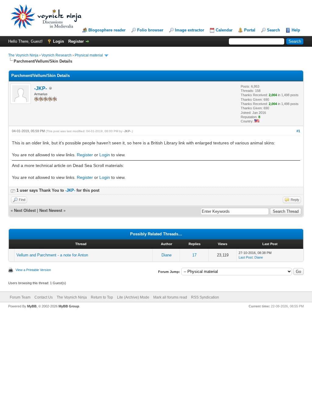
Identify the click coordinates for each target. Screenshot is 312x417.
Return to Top (102, 297)
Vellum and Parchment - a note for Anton (52, 255)
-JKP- (40, 88)
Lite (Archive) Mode (133, 297)
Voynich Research (56, 55)
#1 (298, 131)
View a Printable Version (33, 270)
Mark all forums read (170, 297)
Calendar (224, 30)
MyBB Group (68, 306)
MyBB (32, 306)
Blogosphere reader (107, 30)
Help (296, 30)
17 (194, 255)
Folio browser (150, 30)
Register (76, 41)
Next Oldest (25, 210)
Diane (166, 255)
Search (273, 30)
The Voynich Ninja (23, 55)
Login (58, 41)
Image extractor (189, 30)
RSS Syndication (205, 297)
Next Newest (50, 210)
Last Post (246, 257)
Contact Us (43, 297)
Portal (249, 30)
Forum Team (20, 297)
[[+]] (12, 190)
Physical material (89, 55)
